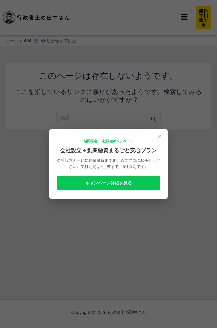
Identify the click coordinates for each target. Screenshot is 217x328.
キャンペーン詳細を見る (108, 182)
